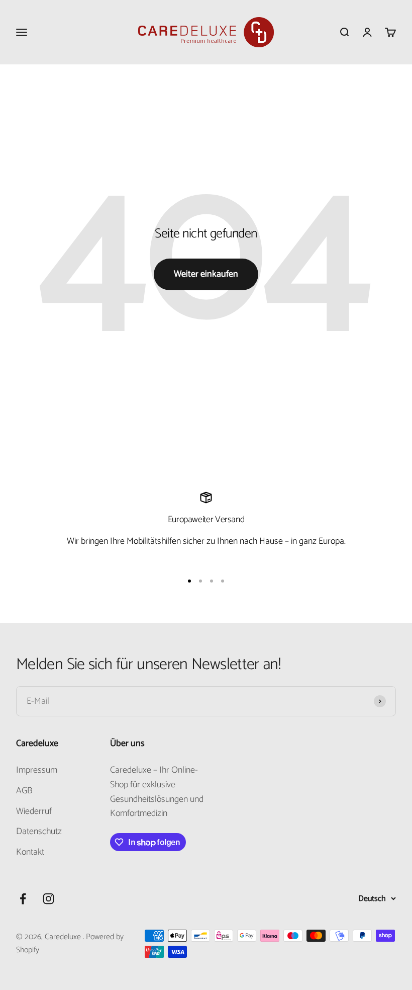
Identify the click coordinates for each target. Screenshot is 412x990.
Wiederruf (34, 811)
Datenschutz (39, 831)
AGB (24, 791)
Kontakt (30, 852)
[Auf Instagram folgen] (48, 898)
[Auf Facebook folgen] (23, 898)
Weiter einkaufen (206, 274)
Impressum (36, 770)
